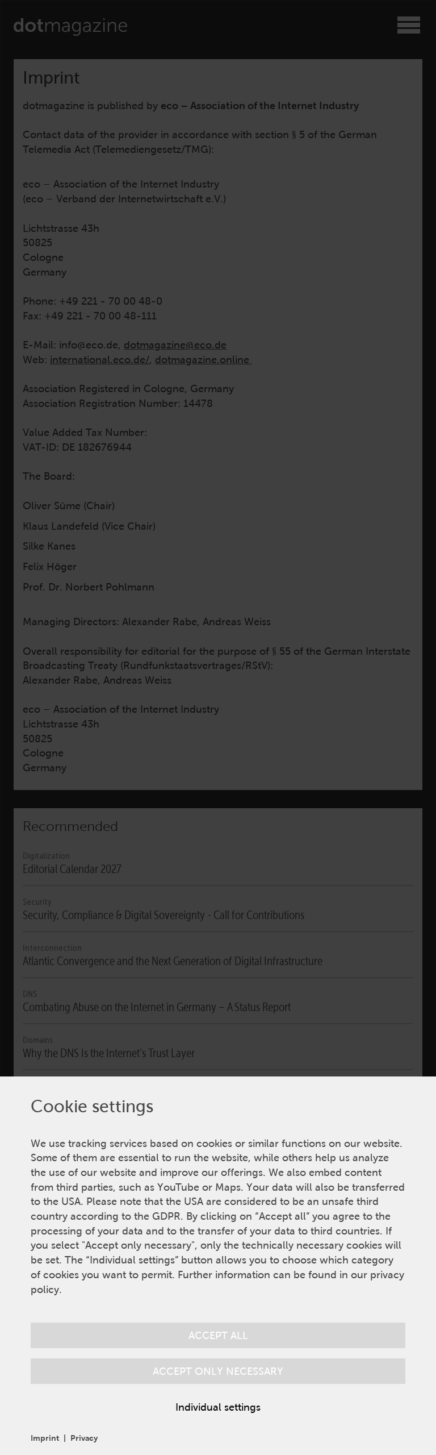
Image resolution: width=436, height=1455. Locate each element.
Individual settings (218, 1407)
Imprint (45, 1437)
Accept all (218, 1335)
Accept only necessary (218, 1371)
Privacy (84, 1437)
